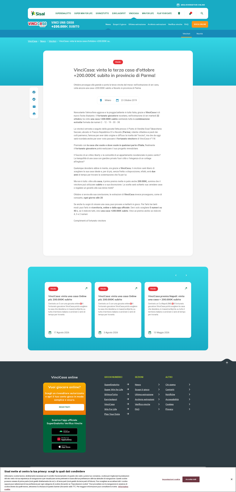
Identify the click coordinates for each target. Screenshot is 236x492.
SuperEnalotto (63, 13)
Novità (200, 33)
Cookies (170, 404)
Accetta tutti (191, 479)
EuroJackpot (119, 13)
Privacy (169, 409)
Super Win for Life (83, 13)
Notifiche (170, 394)
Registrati (64, 407)
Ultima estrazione (137, 24)
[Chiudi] (232, 479)
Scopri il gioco (119, 24)
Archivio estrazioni (157, 24)
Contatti (170, 389)
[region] (118, 479)
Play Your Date (164, 13)
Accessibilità (172, 399)
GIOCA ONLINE (200, 24)
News (108, 24)
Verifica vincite (175, 24)
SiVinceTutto (102, 13)
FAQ (186, 24)
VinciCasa (134, 13)
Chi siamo (171, 384)
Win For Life (148, 13)
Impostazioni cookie (171, 479)
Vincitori (186, 33)
